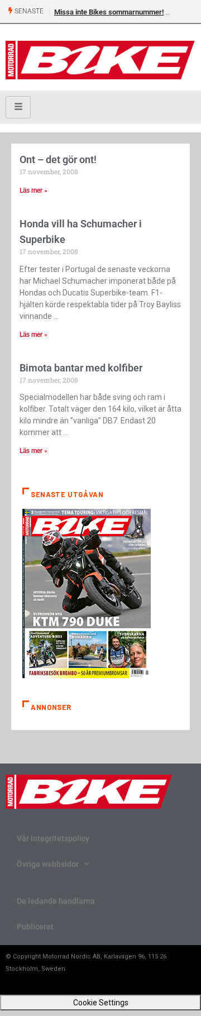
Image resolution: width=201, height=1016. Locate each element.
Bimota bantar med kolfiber (81, 368)
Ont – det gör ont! (58, 159)
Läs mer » (33, 190)
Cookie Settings (100, 1002)
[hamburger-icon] (18, 107)
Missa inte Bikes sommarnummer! (109, 12)
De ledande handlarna (56, 900)
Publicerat (35, 926)
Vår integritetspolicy (53, 838)
